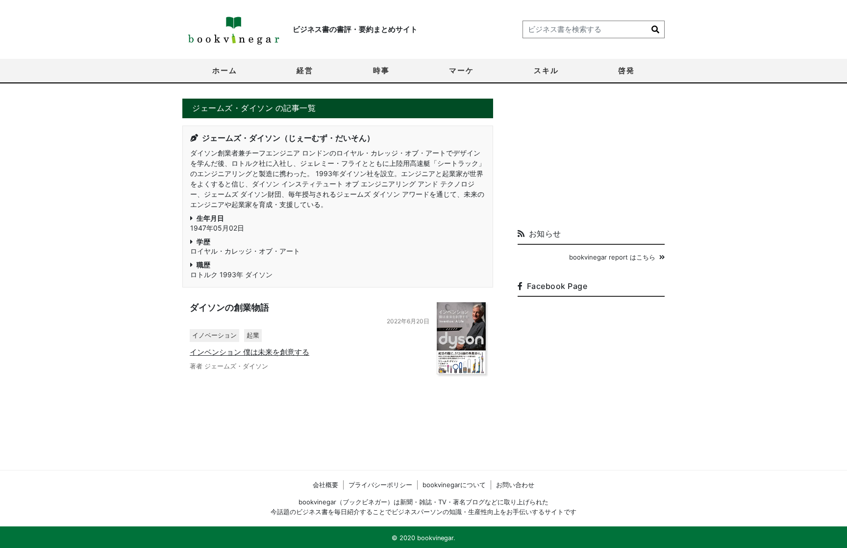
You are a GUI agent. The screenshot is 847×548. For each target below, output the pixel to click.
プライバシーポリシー (380, 485)
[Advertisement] (591, 160)
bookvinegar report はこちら (612, 257)
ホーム (224, 70)
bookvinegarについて (454, 485)
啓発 (626, 70)
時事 (381, 70)
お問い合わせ (515, 485)
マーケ (461, 70)
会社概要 (325, 485)
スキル (546, 70)
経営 (305, 70)
